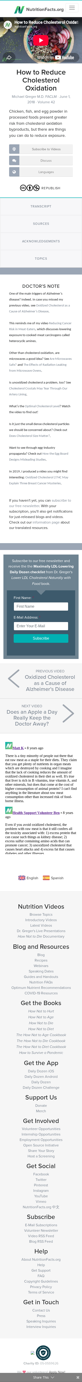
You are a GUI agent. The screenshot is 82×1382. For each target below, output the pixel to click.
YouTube (41, 1195)
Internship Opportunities (41, 1134)
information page (46, 522)
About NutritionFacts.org (41, 1259)
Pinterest (41, 1185)
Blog (41, 954)
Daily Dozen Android (41, 1076)
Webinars (41, 965)
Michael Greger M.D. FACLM (35, 96)
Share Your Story (41, 1150)
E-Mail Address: (27, 617)
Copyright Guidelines (41, 1281)
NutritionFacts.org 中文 (41, 1206)
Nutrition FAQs (41, 982)
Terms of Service (41, 1292)
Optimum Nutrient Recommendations (41, 987)
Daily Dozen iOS (41, 1070)
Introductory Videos (41, 919)
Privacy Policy (41, 1286)
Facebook (41, 1174)
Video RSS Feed (41, 1235)
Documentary (41, 936)
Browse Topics (41, 914)
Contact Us (41, 1310)
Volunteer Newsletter (41, 1230)
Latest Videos (41, 925)
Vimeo (41, 1201)
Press (41, 1315)
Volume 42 (46, 101)
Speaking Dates (41, 971)
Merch (41, 1110)
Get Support (41, 1270)
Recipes (41, 960)
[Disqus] (41, 797)
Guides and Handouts (41, 976)
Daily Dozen (41, 1081)
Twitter (41, 1179)
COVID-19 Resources (41, 993)
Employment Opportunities (41, 1139)
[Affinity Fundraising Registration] (43, 1352)
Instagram (41, 1190)
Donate (41, 1105)
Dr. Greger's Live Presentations (41, 930)
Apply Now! (57, 1371)
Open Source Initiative (41, 1145)
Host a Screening (41, 1156)
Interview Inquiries (41, 1326)
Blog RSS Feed (41, 1241)
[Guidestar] (32, 1352)
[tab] (41, 206)
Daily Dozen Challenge (41, 1087)
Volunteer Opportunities (41, 1128)
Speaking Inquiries (41, 1321)
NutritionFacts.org (44, 9)
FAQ (41, 1275)
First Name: (24, 597)
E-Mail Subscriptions (41, 1224)
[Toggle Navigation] (72, 7)
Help (41, 1264)
